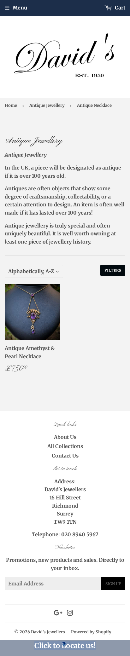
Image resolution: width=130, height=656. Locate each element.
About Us (65, 437)
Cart (119, 7)
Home (11, 105)
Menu (20, 7)
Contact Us (65, 455)
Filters (112, 270)
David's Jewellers (48, 632)
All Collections (65, 446)
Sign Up (113, 583)
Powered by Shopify (91, 632)
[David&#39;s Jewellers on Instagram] (70, 613)
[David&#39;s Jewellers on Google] (58, 613)
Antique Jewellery (47, 105)
